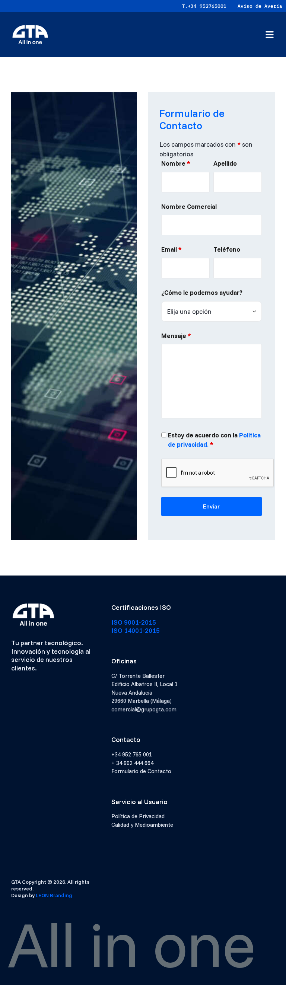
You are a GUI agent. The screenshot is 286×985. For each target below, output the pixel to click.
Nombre (175, 163)
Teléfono (226, 249)
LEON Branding (54, 895)
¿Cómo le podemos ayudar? (201, 292)
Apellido (225, 163)
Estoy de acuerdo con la (214, 440)
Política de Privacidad (138, 816)
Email (171, 249)
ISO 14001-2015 (135, 630)
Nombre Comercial (189, 206)
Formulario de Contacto (141, 771)
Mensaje (176, 336)
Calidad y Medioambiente (142, 824)
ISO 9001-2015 (133, 622)
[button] (269, 34)
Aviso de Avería (260, 6)
